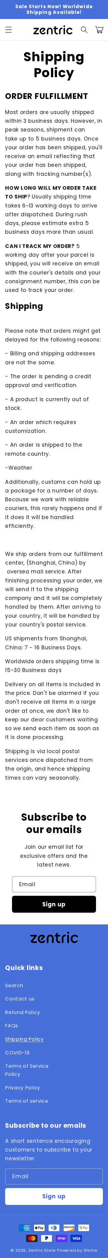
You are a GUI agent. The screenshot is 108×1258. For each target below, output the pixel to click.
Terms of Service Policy (26, 1070)
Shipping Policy (24, 1039)
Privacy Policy (22, 1087)
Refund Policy (22, 1012)
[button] (8, 29)
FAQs (11, 1025)
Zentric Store (42, 1250)
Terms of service (26, 1101)
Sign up (54, 904)
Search (14, 985)
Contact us (19, 998)
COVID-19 (17, 1052)
